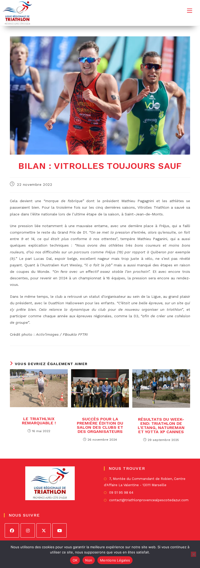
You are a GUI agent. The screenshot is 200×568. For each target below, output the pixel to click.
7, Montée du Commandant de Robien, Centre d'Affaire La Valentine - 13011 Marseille (144, 482)
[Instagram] (28, 530)
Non (88, 560)
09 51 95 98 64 (121, 492)
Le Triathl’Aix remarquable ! (39, 421)
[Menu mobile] (189, 10)
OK (75, 560)
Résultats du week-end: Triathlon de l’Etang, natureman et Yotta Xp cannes (161, 425)
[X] (43, 530)
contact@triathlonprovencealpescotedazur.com (149, 500)
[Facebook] (12, 530)
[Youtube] (59, 530)
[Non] (193, 554)
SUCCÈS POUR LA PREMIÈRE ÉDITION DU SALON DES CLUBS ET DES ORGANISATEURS (100, 425)
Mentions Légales (115, 560)
